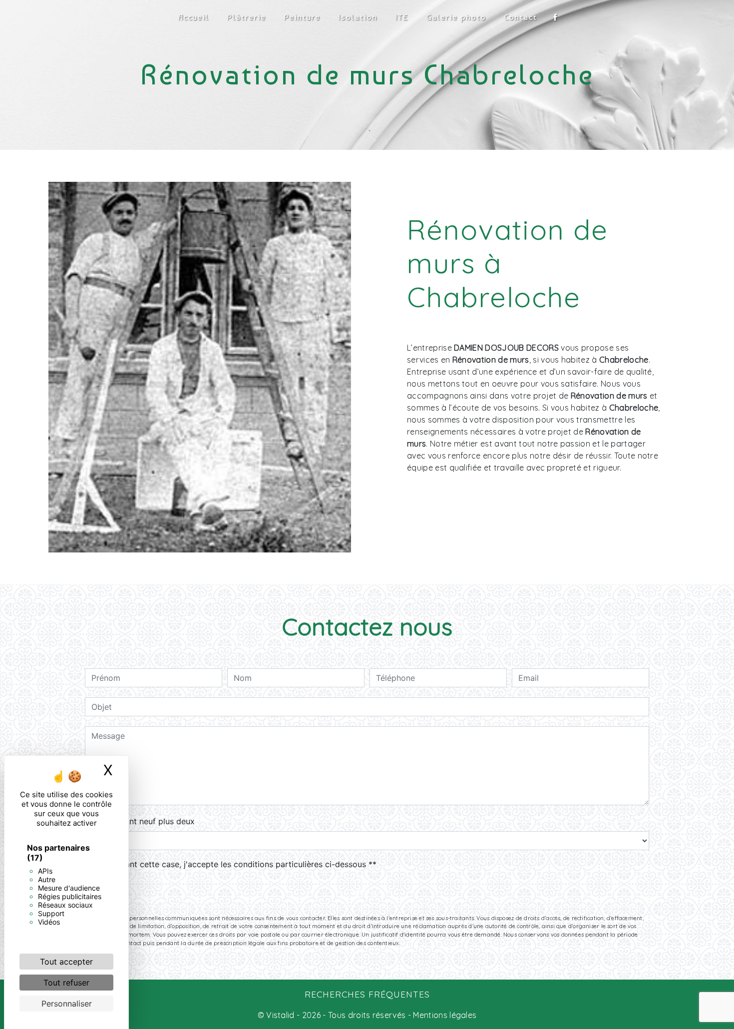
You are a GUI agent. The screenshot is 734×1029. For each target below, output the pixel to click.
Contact (520, 17)
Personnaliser (66, 1004)
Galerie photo (456, 17)
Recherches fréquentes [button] (367, 994)
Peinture (302, 17)
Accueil (193, 17)
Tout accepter (66, 962)
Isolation (358, 17)
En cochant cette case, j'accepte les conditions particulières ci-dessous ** (235, 864)
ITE (401, 17)
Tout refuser (66, 983)
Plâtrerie (246, 17)
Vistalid (280, 1015)
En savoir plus (599, 508)
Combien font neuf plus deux (140, 821)
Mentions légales (443, 1015)
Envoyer (367, 893)
